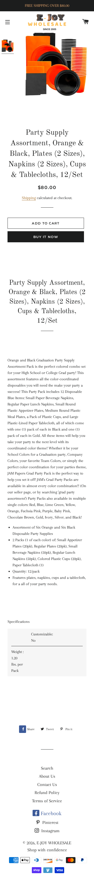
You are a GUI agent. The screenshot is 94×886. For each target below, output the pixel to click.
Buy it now (45, 237)
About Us (47, 776)
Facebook (50, 813)
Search (47, 768)
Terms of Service (47, 800)
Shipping (29, 198)
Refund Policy (47, 792)
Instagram (49, 830)
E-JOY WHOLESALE (54, 842)
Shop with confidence (47, 849)
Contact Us (47, 784)
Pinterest (49, 822)
